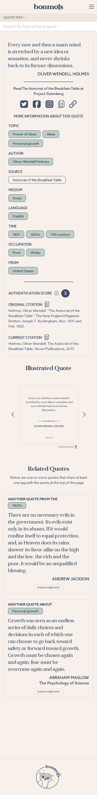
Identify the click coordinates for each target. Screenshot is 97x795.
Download (65, 446)
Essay (17, 198)
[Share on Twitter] (24, 104)
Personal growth (26, 143)
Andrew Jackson (70, 578)
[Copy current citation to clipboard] (47, 336)
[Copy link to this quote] (73, 104)
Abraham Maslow (69, 677)
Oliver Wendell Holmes (63, 73)
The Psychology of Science (64, 682)
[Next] (84, 414)
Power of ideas (25, 134)
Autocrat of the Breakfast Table (37, 179)
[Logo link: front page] (48, 7)
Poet (16, 252)
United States (23, 270)
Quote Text (13, 17)
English (18, 216)
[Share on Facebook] (37, 104)
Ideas (51, 134)
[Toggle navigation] (91, 6)
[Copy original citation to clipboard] (47, 304)
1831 (16, 234)
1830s (35, 234)
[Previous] (12, 414)
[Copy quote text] (61, 104)
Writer (36, 252)
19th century (60, 234)
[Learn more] (56, 293)
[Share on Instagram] (49, 104)
